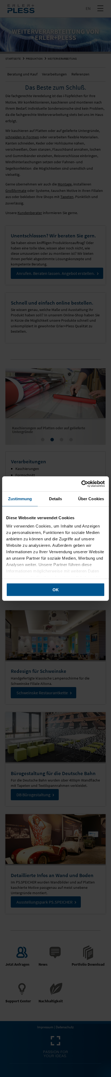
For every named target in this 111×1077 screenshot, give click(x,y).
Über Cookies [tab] (91, 498)
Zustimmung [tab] (20, 498)
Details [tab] (55, 498)
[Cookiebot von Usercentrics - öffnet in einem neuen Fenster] (81, 483)
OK (56, 589)
